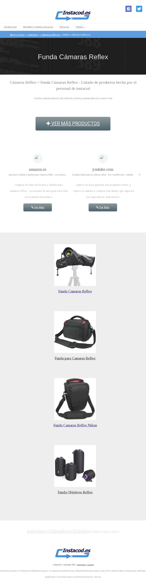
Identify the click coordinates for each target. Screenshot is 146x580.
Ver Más (39, 207)
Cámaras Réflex (110, 531)
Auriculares (37, 531)
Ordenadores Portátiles (69, 531)
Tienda (79, 27)
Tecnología (10, 27)
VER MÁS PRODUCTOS (75, 123)
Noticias (64, 27)
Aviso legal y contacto (85, 565)
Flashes (95, 531)
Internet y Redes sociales (38, 27)
